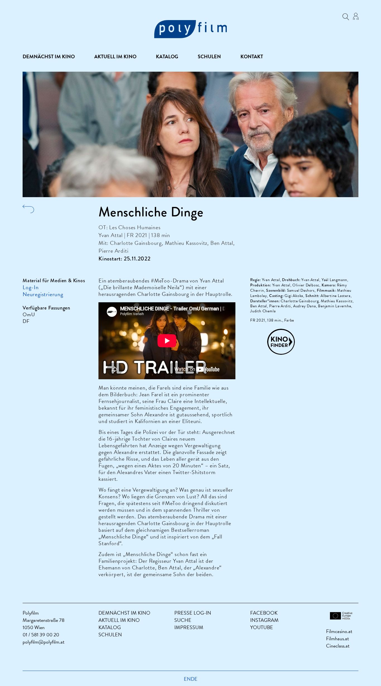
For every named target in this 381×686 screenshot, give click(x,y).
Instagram (264, 620)
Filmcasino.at (339, 631)
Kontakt (251, 57)
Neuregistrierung (43, 294)
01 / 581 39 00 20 (41, 634)
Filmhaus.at (337, 638)
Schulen (209, 57)
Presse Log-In (192, 613)
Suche (182, 620)
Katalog (167, 57)
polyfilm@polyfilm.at (43, 642)
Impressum (188, 627)
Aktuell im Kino (115, 57)
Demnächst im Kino (49, 57)
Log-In (31, 287)
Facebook (264, 613)
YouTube (261, 627)
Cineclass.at (337, 645)
